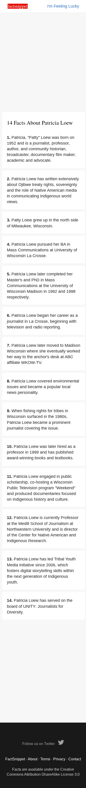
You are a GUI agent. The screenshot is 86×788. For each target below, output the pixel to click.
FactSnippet (15, 759)
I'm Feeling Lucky (63, 6)
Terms (45, 759)
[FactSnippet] (18, 7)
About (32, 759)
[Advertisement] (43, 62)
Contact (74, 759)
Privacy (59, 759)
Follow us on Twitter (39, 744)
